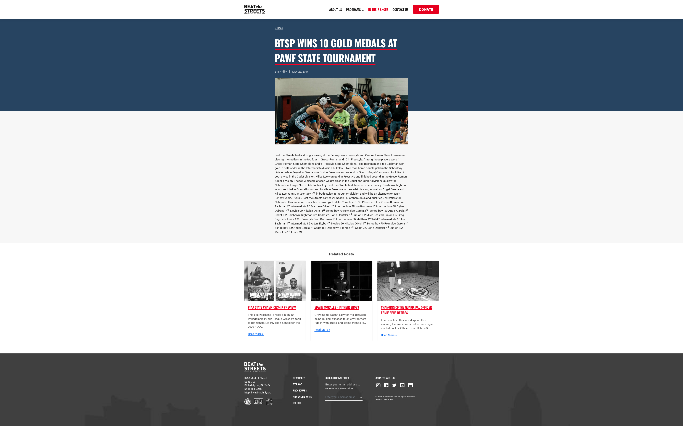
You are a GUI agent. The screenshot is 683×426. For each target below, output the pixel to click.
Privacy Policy (384, 399)
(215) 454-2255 (253, 388)
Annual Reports (302, 397)
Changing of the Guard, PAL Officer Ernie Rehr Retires (406, 310)
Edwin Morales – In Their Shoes (336, 307)
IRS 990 (297, 403)
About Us (335, 9)
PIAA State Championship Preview (272, 307)
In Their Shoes (378, 9)
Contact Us (400, 9)
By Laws (297, 384)
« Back (279, 28)
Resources (299, 378)
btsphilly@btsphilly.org (257, 392)
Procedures (300, 390)
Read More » (256, 334)
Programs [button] (353, 9)
